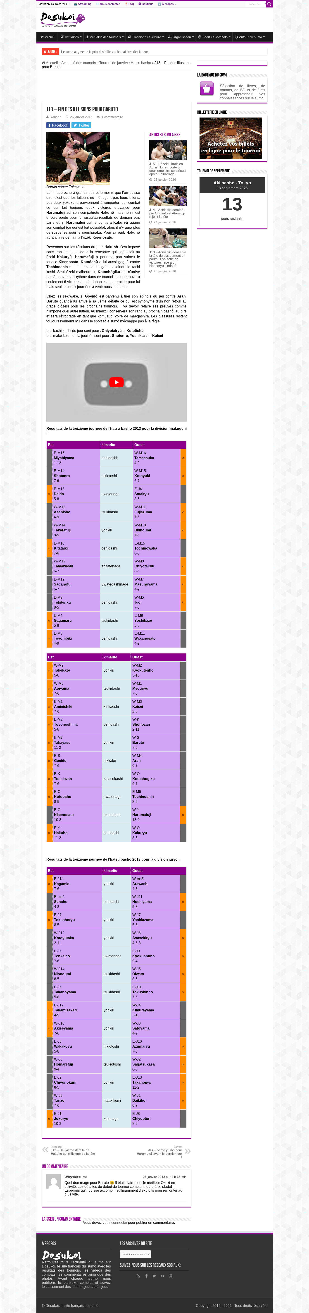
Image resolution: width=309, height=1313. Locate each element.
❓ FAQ (129, 4)
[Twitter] (154, 1276)
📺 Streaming (82, 4)
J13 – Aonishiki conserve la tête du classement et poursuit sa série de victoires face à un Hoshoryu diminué (167, 259)
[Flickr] (162, 1276)
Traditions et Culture (146, 37)
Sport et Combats (215, 37)
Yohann (55, 117)
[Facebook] (146, 1276)
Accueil (50, 37)
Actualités (72, 37)
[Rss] (138, 1276)
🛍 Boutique (145, 4)
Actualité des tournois (105, 37)
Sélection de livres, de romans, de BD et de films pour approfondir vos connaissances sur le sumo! (242, 92)
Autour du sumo (250, 37)
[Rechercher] (269, 4)
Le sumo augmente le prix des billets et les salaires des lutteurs (105, 52)
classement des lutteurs (64, 1287)
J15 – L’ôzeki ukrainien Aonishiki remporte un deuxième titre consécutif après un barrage (167, 169)
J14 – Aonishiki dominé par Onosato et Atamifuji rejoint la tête (167, 213)
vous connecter (115, 1222)
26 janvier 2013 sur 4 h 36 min (165, 1177)
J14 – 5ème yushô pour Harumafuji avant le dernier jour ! (159, 1152)
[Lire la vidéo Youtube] (116, 382)
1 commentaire (112, 117)
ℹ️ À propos (166, 4)
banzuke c (73, 1282)
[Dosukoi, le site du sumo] (62, 18)
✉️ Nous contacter (108, 4)
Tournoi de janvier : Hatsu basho (125, 63)
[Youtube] (170, 1276)
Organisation (182, 37)
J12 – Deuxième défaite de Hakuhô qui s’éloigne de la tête (73, 1150)
